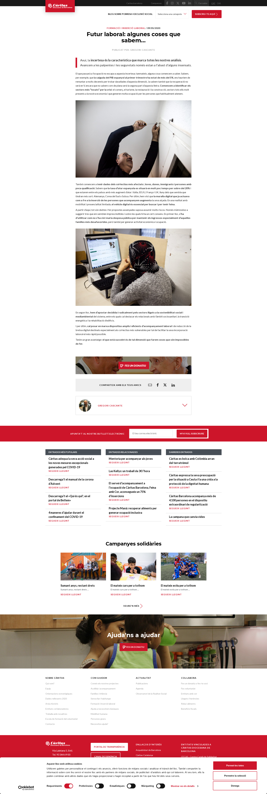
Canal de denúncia (105, 756)
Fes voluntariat (188, 688)
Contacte (50, 724)
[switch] (99, 785)
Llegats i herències (190, 698)
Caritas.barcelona (134, 3)
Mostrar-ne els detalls (183, 786)
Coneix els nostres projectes (105, 683)
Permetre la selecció (235, 775)
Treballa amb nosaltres (56, 714)
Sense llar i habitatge (101, 698)
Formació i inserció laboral (126, 28)
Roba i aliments (188, 703)
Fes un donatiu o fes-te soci (194, 683)
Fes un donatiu (135, 647)
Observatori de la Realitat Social (151, 693)
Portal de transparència (109, 746)
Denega (235, 785)
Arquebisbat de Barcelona (148, 750)
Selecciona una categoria (170, 14)
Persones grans (98, 719)
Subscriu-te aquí (205, 14)
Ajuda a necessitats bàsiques (105, 708)
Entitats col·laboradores (57, 708)
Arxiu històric (51, 703)
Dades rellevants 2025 (56, 698)
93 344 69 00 (63, 754)
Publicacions (142, 683)
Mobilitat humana (99, 714)
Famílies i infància (99, 693)
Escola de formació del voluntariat (61, 719)
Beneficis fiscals (189, 708)
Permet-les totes (235, 765)
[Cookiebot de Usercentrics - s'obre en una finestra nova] (26, 788)
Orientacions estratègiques (58, 693)
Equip (48, 688)
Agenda (139, 688)
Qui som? (49, 683)
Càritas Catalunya (144, 755)
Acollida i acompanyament (103, 688)
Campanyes (156, 3)
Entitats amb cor (189, 693)
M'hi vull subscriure (192, 433)
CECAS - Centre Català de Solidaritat (199, 756)
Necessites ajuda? (99, 724)
